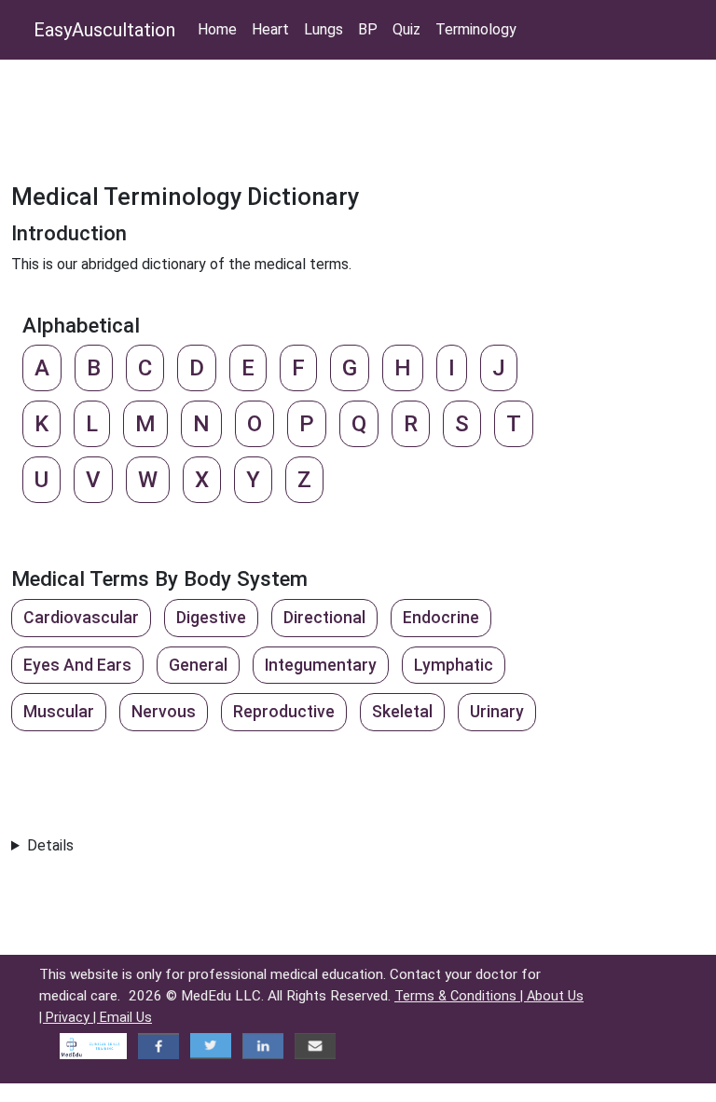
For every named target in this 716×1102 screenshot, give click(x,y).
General (198, 665)
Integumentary (321, 665)
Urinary (497, 711)
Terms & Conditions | (460, 996)
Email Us (126, 1018)
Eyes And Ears (77, 665)
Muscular (58, 711)
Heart (270, 29)
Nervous (163, 711)
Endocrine (441, 617)
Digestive (211, 617)
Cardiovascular (81, 617)
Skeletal (402, 711)
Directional (324, 617)
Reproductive (284, 711)
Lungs (323, 29)
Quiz (406, 29)
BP (368, 29)
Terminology (475, 29)
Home (217, 29)
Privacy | (73, 1018)
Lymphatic (453, 665)
